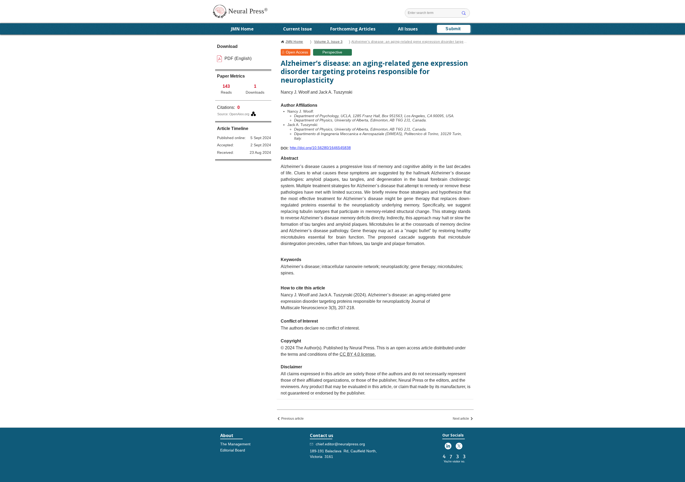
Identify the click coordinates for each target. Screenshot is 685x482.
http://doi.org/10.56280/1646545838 (320, 148)
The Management (235, 444)
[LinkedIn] (448, 446)
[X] (459, 446)
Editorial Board (232, 450)
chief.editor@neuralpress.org (340, 444)
